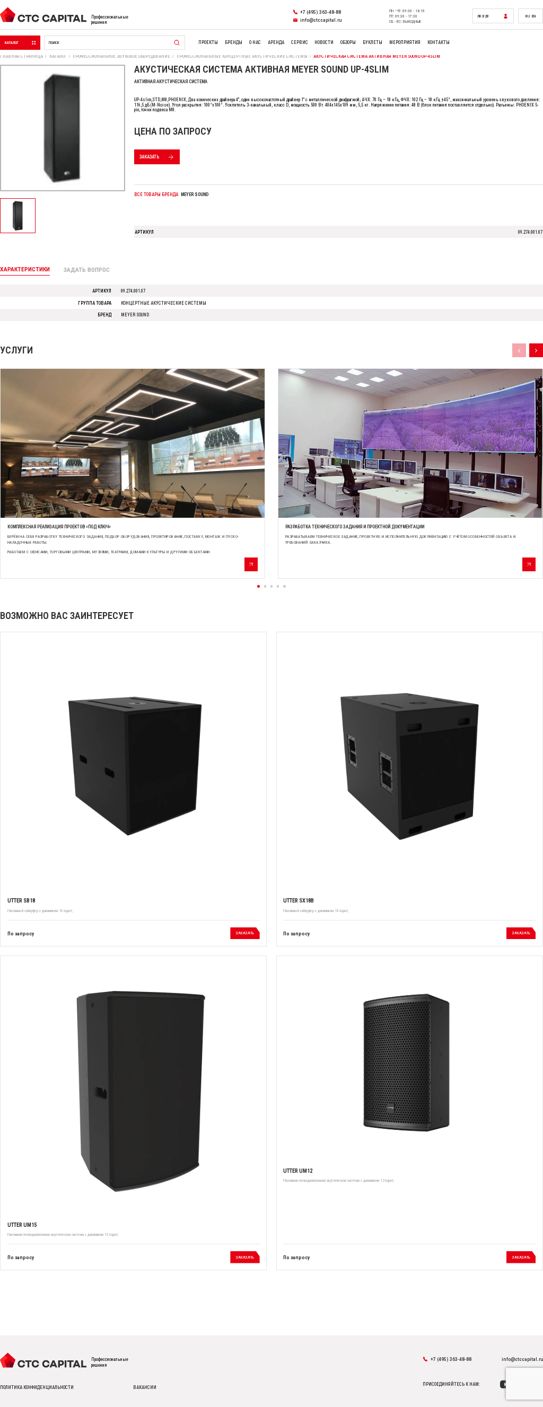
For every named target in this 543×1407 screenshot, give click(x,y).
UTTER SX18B (298, 900)
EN (534, 16)
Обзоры (348, 42)
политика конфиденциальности (37, 1387)
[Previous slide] (519, 350)
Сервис (299, 42)
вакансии (144, 1387)
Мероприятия (405, 42)
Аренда (276, 42)
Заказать (149, 157)
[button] (258, 586)
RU (528, 16)
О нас (255, 42)
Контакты (438, 42)
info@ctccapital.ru (522, 1359)
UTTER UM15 (22, 1225)
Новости (324, 42)
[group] (132, 473)
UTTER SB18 (21, 900)
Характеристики (25, 269)
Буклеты (372, 42)
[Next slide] (536, 350)
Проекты (208, 42)
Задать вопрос (87, 269)
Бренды (233, 42)
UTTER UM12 (297, 1170)
